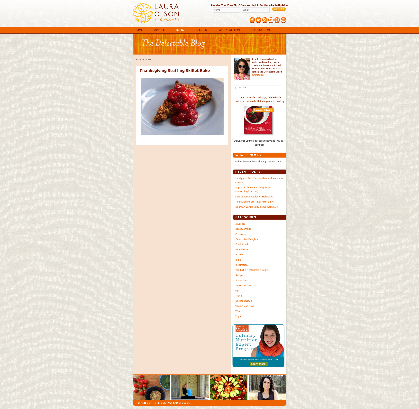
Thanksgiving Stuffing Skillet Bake (174, 70)
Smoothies (241, 280)
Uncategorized (243, 300)
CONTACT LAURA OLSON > (176, 402)
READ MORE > (258, 75)
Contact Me (261, 30)
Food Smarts (242, 244)
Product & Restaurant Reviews (252, 270)
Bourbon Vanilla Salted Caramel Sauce (256, 206)
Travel (239, 295)
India (238, 259)
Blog (180, 30)
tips (237, 290)
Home (139, 30)
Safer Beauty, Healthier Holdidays (254, 196)
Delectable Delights (246, 239)
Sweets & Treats (244, 285)
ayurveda (240, 223)
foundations (242, 249)
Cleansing (240, 234)
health (239, 254)
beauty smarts (243, 228)
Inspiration (241, 264)
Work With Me (229, 30)
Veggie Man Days (244, 306)
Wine (238, 311)
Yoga (238, 316)
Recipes (201, 30)
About (159, 30)
